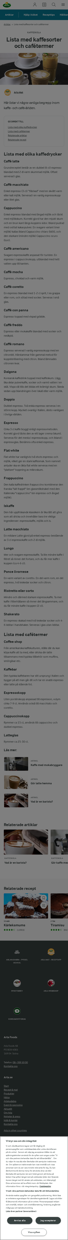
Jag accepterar (48, 1220)
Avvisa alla (20, 1220)
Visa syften (34, 1232)
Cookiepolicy (45, 1186)
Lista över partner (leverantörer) (21, 1211)
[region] (34, 1188)
